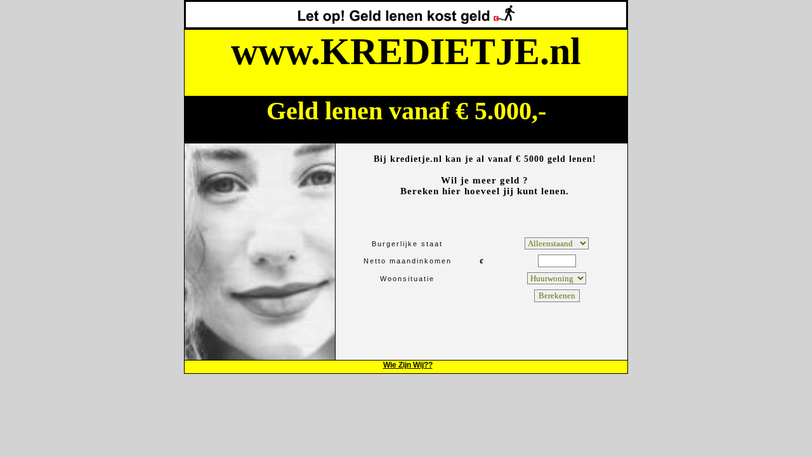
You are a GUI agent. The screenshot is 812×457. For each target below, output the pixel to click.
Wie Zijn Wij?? (408, 365)
